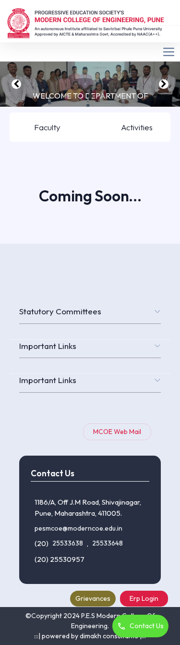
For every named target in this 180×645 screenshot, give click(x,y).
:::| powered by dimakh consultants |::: (90, 636)
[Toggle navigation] (90, 52)
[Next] (163, 84)
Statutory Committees (60, 311)
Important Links (47, 346)
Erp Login (144, 598)
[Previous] (16, 84)
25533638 (67, 543)
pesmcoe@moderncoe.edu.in (78, 528)
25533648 (107, 543)
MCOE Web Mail (117, 431)
